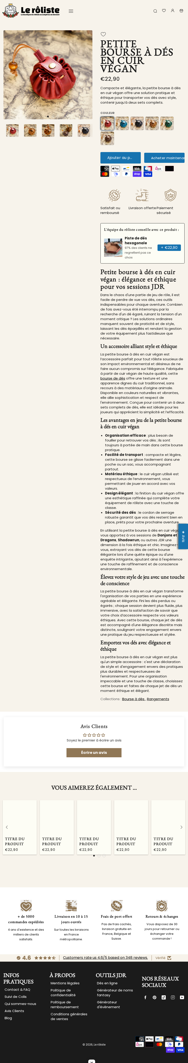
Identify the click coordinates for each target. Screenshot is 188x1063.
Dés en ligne (107, 983)
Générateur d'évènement (108, 1004)
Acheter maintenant (168, 157)
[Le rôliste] (31, 10)
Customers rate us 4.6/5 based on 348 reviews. (105, 957)
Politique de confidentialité (63, 992)
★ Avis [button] (183, 536)
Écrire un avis (94, 752)
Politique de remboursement (65, 1004)
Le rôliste (99, 1044)
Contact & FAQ (17, 989)
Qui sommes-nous (20, 1003)
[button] (48, 116)
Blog (8, 1018)
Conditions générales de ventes (69, 1016)
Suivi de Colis (16, 996)
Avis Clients (14, 1010)
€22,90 (169, 247)
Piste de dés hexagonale (136, 240)
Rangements (158, 699)
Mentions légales (65, 983)
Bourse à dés (133, 699)
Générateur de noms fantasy (115, 992)
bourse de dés (112, 378)
